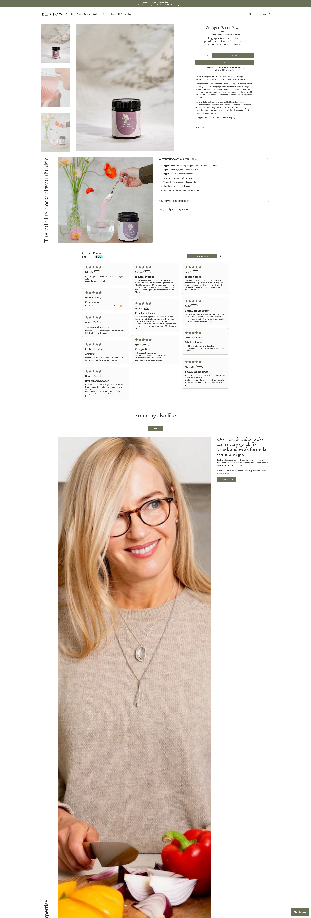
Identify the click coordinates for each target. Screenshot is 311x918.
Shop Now (70, 14)
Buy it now (225, 62)
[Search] (250, 14)
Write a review (201, 256)
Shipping (221, 34)
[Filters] (220, 256)
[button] (266, 14)
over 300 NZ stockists (226, 70)
